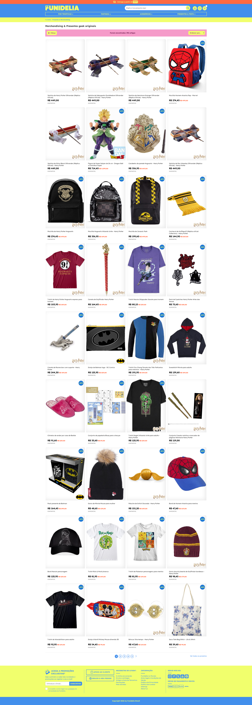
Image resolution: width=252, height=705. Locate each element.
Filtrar (53, 33)
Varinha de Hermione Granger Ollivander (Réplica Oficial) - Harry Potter (144, 96)
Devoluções (120, 682)
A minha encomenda (124, 676)
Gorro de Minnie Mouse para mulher (101, 503)
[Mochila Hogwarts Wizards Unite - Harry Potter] (105, 201)
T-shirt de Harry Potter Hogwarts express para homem (65, 300)
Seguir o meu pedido (101, 678)
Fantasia (105, 14)
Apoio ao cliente (101, 672)
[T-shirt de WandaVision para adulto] (65, 609)
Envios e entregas (122, 678)
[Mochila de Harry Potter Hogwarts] (65, 201)
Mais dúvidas (121, 684)
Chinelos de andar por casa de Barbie (62, 435)
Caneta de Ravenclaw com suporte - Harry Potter (64, 368)
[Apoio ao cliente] (200, 8)
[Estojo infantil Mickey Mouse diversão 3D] (105, 609)
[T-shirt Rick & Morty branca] (105, 542)
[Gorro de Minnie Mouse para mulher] (105, 474)
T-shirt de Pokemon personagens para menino (146, 571)
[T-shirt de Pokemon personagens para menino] (146, 542)
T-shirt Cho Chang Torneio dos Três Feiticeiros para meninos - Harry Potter (146, 368)
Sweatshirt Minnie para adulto (180, 367)
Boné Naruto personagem (57, 571)
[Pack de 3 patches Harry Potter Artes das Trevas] (186, 269)
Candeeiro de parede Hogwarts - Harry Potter (146, 163)
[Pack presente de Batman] (65, 474)
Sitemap (144, 687)
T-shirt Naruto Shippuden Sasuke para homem (146, 299)
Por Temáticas (64, 14)
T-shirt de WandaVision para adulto (61, 639)
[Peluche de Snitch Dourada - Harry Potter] (146, 474)
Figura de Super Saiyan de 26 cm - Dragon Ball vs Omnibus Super (105, 164)
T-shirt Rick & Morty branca (98, 571)
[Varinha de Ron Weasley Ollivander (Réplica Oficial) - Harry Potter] (186, 133)
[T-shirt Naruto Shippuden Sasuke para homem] (146, 269)
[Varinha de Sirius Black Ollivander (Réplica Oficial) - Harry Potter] (65, 133)
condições (71, 689)
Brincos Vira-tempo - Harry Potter (141, 639)
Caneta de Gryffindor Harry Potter (101, 299)
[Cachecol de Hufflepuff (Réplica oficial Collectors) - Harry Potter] (186, 201)
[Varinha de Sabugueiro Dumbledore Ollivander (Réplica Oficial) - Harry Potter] (105, 65)
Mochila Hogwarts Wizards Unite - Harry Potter (105, 231)
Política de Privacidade (149, 682)
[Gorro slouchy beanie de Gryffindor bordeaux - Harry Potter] (186, 542)
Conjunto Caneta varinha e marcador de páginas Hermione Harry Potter (184, 436)
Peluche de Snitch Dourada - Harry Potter (144, 503)
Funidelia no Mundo (148, 676)
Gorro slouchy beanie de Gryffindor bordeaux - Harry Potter (186, 573)
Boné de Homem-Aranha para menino (183, 503)
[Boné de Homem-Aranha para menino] (186, 474)
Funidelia (48, 19)
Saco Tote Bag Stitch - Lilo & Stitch (182, 639)
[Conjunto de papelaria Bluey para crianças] (105, 405)
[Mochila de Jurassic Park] (146, 201)
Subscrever (75, 684)
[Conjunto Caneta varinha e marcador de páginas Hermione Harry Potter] (186, 405)
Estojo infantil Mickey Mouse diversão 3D (103, 639)
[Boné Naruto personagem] (65, 542)
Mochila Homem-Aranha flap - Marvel (183, 95)
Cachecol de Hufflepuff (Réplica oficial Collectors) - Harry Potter (183, 232)
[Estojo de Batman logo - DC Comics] (105, 337)
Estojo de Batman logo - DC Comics (101, 367)
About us (144, 689)
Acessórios (145, 14)
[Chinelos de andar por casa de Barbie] (65, 405)
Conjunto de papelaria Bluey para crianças (104, 435)
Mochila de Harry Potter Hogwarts (60, 231)
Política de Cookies (148, 684)
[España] (170, 676)
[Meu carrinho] (205, 8)
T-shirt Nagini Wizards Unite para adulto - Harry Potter (144, 436)
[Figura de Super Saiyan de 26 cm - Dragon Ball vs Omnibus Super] (105, 133)
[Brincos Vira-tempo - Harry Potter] (146, 609)
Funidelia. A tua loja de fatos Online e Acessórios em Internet (62, 8)
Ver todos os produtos (198, 656)
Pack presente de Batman (57, 503)
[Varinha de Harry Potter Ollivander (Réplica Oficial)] (65, 65)
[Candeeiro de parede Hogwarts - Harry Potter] (146, 133)
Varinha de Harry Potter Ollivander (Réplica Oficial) (64, 96)
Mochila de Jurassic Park (138, 231)
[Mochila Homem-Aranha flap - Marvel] (186, 65)
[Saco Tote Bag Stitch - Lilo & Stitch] (186, 609)
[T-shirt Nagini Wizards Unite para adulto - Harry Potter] (146, 405)
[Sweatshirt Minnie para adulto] (186, 337)
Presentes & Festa (185, 14)
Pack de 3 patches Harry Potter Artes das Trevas (184, 300)
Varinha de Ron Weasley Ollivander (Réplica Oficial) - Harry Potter (185, 164)
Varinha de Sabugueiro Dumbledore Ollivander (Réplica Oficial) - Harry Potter (105, 96)
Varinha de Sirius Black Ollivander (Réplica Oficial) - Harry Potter (64, 164)
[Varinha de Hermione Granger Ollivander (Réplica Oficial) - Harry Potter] (146, 65)
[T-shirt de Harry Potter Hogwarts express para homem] (65, 269)
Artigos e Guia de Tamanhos (126, 680)
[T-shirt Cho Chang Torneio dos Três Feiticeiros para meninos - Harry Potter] (146, 337)
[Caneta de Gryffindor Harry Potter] (105, 269)
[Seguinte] (136, 656)
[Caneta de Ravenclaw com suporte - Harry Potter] (65, 337)
